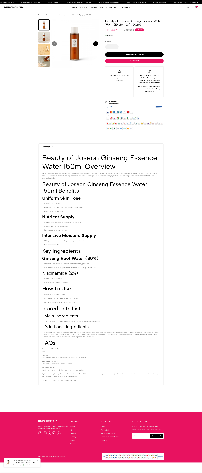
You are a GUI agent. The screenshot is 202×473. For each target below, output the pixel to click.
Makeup (72, 426)
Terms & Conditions (108, 433)
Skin (71, 430)
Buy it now (134, 61)
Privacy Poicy (105, 430)
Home (40, 15)
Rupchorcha (68, 380)
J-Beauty (73, 437)
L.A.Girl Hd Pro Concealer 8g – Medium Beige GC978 (25, 463)
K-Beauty (73, 433)
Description (48, 147)
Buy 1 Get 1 (73, 444)
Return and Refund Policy (109, 437)
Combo (72, 440)
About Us (104, 440)
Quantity (108, 41)
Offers (103, 426)
